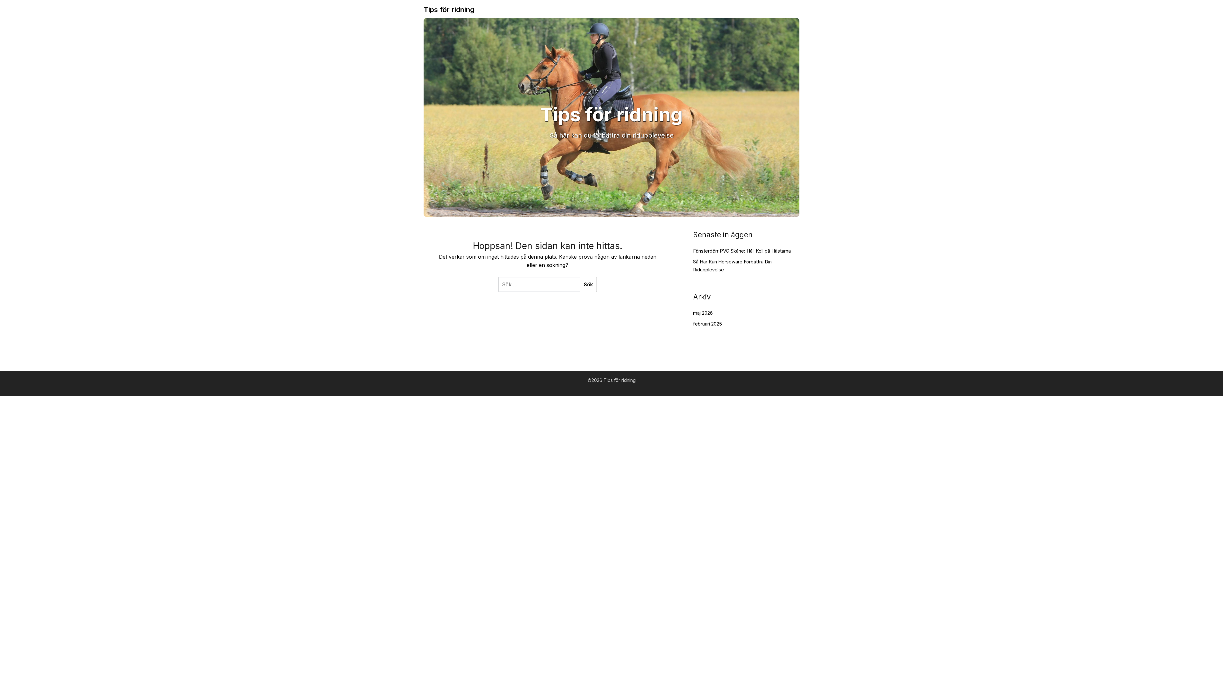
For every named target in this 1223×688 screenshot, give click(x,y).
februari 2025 (707, 324)
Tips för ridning (449, 9)
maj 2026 (703, 313)
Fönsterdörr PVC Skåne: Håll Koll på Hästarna (742, 251)
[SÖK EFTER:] (539, 284)
